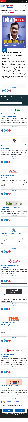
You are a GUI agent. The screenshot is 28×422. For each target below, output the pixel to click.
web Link (14, 87)
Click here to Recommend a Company (11, 103)
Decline (20, 410)
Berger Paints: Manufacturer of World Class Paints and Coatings (13, 55)
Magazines (15, 10)
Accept (8, 410)
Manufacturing (8, 10)
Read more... (18, 406)
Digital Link (14, 84)
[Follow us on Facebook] (20, 1)
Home (2, 10)
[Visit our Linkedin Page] (24, 1)
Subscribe (3, 1)
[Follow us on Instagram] (27, 1)
